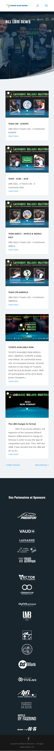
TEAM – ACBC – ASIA (18, 178)
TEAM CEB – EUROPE (18, 123)
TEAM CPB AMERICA (18, 292)
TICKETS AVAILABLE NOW (21, 347)
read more (13, 136)
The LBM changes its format (22, 424)
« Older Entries (12, 465)
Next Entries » (42, 465)
